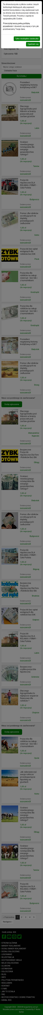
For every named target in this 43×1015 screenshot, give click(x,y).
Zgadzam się (33, 44)
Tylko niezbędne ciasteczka (26, 38)
